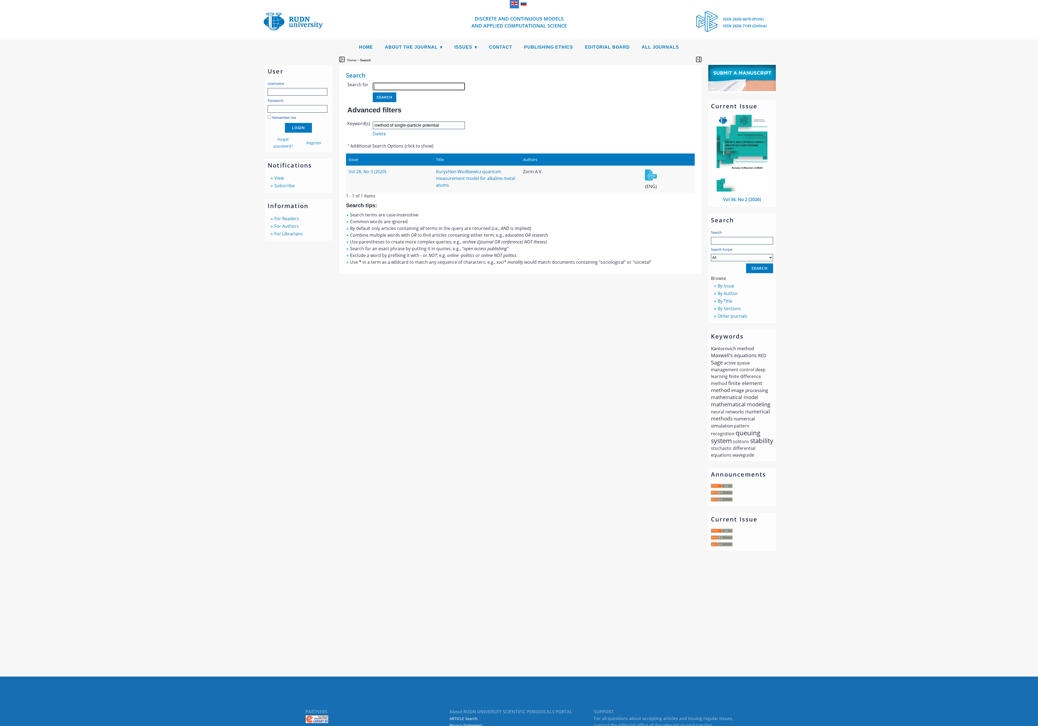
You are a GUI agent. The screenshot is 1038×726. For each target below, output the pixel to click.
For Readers (286, 219)
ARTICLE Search (464, 718)
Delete (379, 134)
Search (716, 232)
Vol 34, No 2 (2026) (742, 199)
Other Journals (732, 316)
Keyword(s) (358, 123)
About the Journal (411, 47)
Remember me (284, 117)
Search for (357, 85)
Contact (500, 47)
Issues (463, 47)
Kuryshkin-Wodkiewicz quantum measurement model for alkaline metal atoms (475, 178)
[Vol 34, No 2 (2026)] (742, 190)
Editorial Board (607, 47)
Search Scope (721, 249)
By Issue (726, 286)
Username (276, 83)
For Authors (286, 226)
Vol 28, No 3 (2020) (367, 172)
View (279, 178)
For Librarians (288, 234)
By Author (728, 293)
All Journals (660, 47)
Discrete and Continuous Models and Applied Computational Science (519, 22)
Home (366, 47)
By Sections (729, 309)
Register (314, 142)
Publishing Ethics (548, 47)
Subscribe (284, 186)
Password (275, 100)
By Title (725, 301)
